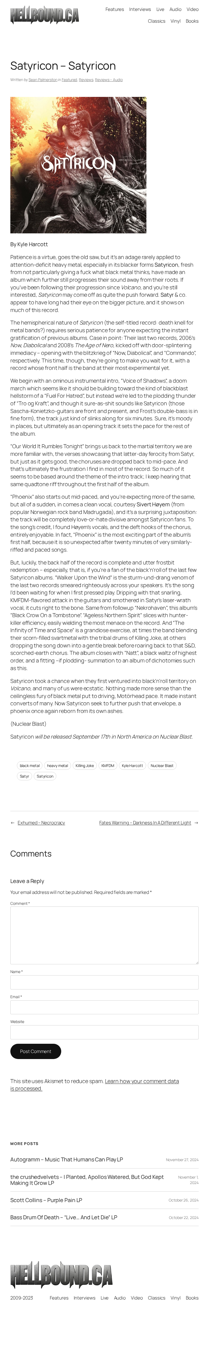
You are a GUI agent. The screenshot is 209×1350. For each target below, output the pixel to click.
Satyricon (45, 776)
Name (16, 971)
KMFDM (108, 765)
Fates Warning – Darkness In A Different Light (145, 822)
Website (17, 1021)
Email (16, 996)
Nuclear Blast (162, 765)
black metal (30, 765)
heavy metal (57, 765)
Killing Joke (85, 765)
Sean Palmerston (43, 79)
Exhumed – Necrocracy (41, 822)
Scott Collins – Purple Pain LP (46, 1200)
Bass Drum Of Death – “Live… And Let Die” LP (63, 1217)
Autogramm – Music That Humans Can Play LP (66, 1159)
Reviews (86, 79)
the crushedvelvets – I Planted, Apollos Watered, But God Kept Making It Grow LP (87, 1180)
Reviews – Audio (109, 79)
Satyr (24, 776)
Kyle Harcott (132, 765)
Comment (20, 903)
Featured (69, 79)
